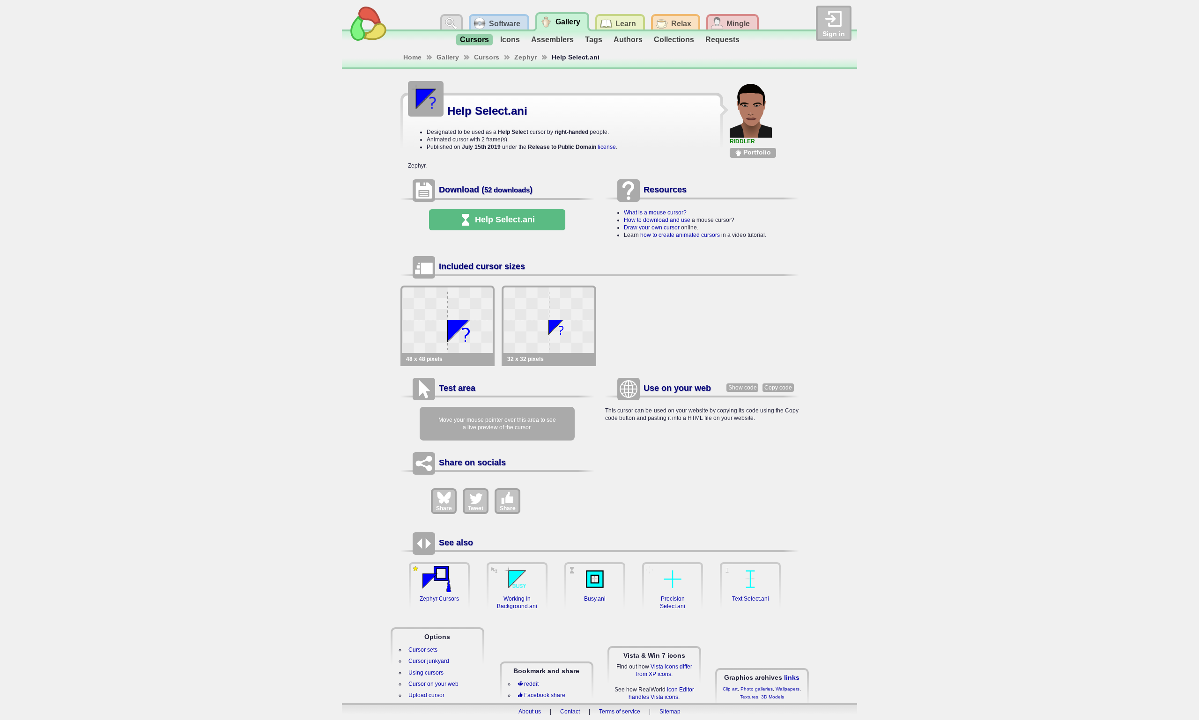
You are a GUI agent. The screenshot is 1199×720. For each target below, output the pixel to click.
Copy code (778, 387)
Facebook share (544, 695)
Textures (749, 696)
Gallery (448, 57)
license (607, 147)
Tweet (475, 508)
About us (529, 711)
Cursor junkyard (428, 661)
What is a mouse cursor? (655, 212)
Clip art (730, 688)
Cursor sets (422, 650)
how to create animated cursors (680, 235)
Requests (722, 40)
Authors (628, 40)
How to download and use (657, 220)
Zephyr (525, 57)
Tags (593, 40)
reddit (531, 684)
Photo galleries (756, 688)
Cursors (474, 40)
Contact (570, 711)
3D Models (772, 696)
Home (412, 57)
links (791, 677)
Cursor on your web (433, 684)
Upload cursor (426, 695)
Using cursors (426, 672)
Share (444, 508)
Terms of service (619, 711)
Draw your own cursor (652, 227)
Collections (674, 40)
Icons (510, 40)
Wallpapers (787, 688)
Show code (742, 387)
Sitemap (670, 711)
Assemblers (552, 40)
